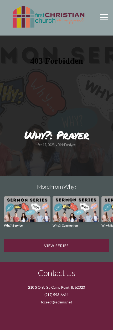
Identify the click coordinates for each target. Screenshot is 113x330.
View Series (56, 245)
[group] (27, 213)
